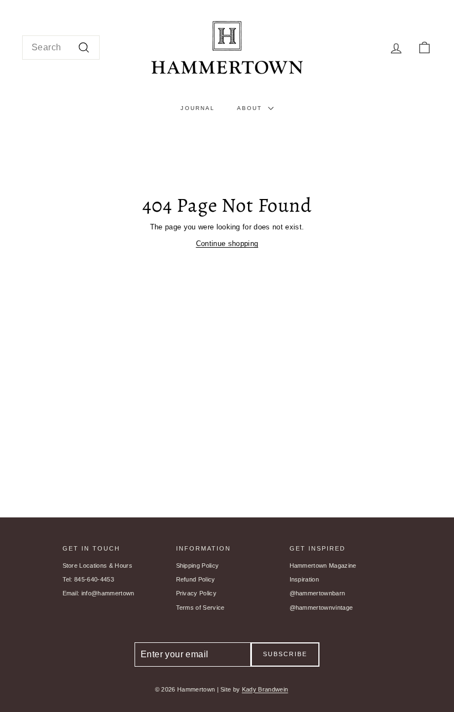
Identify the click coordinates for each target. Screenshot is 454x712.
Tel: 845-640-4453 (89, 579)
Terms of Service (200, 607)
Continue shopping (227, 243)
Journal (197, 108)
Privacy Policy (196, 593)
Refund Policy (195, 579)
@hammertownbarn (317, 593)
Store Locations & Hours (97, 565)
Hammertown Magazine (323, 565)
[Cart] (424, 48)
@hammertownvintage (321, 607)
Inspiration (304, 579)
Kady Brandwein (265, 689)
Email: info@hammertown (99, 593)
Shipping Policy (197, 565)
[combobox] (61, 47)
